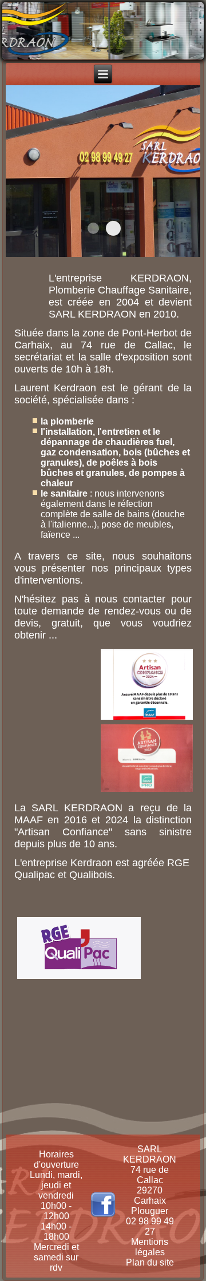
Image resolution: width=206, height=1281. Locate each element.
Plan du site (150, 1262)
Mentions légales (149, 1247)
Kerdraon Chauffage (93, 228)
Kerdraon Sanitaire (113, 228)
